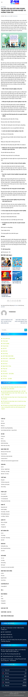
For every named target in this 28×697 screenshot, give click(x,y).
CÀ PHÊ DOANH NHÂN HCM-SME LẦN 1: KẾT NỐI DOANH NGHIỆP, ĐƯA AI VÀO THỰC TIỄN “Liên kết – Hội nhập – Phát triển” (14, 393)
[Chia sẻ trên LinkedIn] (20, 301)
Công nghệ (5, 341)
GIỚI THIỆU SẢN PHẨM (8, 356)
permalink (3, 306)
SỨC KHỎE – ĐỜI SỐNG (8, 373)
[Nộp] (25, 330)
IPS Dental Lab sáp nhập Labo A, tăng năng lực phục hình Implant (14, 398)
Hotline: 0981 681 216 (7, 637)
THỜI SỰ (5, 376)
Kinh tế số (5, 363)
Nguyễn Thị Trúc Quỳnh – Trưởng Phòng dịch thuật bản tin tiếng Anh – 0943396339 (13, 659)
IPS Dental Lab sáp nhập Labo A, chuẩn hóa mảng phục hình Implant (13, 402)
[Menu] (2, 2)
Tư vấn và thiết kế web (8, 695)
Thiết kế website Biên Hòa (18, 695)
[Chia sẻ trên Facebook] (10, 301)
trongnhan (15, 16)
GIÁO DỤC (5, 351)
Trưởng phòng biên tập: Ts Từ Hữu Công (11, 656)
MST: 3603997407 (6, 632)
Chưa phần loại (6, 338)
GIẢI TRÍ (4, 348)
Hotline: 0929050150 (7, 634)
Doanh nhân (5, 346)
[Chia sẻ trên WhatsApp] (8, 301)
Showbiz (5, 371)
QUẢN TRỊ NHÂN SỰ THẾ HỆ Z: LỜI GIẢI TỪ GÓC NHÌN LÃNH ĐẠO (6, 321)
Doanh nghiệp (6, 343)
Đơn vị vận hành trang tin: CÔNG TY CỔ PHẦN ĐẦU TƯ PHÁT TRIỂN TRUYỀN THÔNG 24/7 (13, 650)
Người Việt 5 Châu (7, 366)
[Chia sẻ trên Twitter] (13, 301)
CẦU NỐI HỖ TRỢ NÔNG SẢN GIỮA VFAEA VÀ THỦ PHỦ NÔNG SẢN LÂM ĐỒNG (13, 387)
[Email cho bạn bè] (15, 301)
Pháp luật (5, 368)
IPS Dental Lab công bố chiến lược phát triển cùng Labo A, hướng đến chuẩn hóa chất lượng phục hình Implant (13, 407)
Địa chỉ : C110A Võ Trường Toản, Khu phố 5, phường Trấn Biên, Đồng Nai (13, 640)
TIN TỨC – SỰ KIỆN (7, 378)
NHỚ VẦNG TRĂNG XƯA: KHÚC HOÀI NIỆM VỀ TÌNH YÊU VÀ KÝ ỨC (21, 321)
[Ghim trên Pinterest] (17, 301)
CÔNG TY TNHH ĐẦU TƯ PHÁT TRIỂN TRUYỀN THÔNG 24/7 (12, 628)
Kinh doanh (3, 6)
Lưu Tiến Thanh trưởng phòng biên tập (11, 654)
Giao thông (5, 353)
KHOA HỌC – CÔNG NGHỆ (9, 358)
